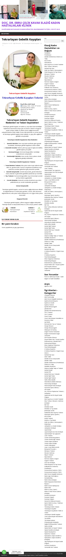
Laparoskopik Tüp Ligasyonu (52, 170)
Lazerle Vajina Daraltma (51, 441)
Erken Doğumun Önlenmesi (52, 259)
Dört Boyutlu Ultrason (50, 266)
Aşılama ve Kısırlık (49, 303)
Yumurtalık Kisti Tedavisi (51, 166)
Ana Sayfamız (5, 33)
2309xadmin (18, 43)
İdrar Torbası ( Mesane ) (51, 66)
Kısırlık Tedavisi (48, 418)
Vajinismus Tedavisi (49, 153)
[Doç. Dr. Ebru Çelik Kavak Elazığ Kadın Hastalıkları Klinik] (33, 18)
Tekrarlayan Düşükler (50, 128)
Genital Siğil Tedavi (49, 228)
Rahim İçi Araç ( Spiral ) (50, 109)
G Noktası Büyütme (49, 255)
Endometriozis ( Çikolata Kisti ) (52, 263)
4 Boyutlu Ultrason (49, 295)
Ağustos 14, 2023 (8, 43)
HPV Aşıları (47, 216)
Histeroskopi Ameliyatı (50, 220)
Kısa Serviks (47, 60)
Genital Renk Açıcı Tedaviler (52, 230)
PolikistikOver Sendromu (51, 466)
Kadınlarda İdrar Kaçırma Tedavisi (53, 197)
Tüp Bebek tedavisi (49, 139)
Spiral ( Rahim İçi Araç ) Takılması (53, 122)
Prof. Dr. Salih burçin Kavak (51, 277)
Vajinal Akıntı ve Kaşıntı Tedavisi (53, 147)
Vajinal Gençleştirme (50, 151)
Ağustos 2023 (48, 286)
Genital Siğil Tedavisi (50, 226)
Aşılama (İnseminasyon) (51, 301)
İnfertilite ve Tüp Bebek (50, 201)
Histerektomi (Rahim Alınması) (52, 222)
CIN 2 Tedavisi (48, 312)
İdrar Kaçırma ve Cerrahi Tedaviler (53, 64)
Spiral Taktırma (48, 124)
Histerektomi (48, 62)
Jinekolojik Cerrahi (49, 199)
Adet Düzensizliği (49, 297)
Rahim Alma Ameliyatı (50, 99)
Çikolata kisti (47, 308)
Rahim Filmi (47, 107)
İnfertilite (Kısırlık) (49, 203)
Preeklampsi (47, 55)
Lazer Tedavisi (48, 168)
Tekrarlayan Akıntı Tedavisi (51, 126)
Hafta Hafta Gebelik (49, 224)
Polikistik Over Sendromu (51, 87)
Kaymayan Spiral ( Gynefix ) (52, 195)
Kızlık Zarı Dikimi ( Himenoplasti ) (53, 70)
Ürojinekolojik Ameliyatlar (51, 141)
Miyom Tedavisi (48, 78)
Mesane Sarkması (49, 76)
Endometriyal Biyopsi (50, 261)
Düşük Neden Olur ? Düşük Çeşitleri (54, 264)
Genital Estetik (48, 234)
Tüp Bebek (47, 137)
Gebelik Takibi (48, 243)
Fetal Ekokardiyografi (50, 257)
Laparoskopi (47, 174)
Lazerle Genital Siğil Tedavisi (52, 439)
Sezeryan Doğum (49, 118)
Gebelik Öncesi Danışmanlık (52, 245)
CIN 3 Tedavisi (48, 314)
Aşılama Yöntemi (49, 305)
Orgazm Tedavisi (49, 84)
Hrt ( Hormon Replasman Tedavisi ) (54, 214)
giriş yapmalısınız (19, 227)
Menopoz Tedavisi (49, 74)
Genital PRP (47, 232)
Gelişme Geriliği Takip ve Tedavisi (53, 236)
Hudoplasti (47, 53)
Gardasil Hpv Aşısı (49, 68)
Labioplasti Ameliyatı (50, 176)
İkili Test (46, 205)
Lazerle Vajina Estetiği (50, 443)
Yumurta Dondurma (50, 164)
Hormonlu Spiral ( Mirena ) (51, 218)
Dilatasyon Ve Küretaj (50, 330)
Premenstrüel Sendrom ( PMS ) (53, 89)
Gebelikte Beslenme (50, 237)
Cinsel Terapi (48, 316)
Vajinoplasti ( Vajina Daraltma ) (53, 155)
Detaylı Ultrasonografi (50, 328)
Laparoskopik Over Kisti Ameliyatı (53, 172)
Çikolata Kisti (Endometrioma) (52, 310)
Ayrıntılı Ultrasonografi (50, 307)
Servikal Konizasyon (49, 114)
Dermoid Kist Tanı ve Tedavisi (52, 324)
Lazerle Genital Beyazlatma (52, 437)
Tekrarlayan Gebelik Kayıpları (31, 43)
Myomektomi (48, 80)
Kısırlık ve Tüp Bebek (50, 420)
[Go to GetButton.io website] (4, 555)
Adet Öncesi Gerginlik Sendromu (53, 299)
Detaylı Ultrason (48, 326)
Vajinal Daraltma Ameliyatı (51, 149)
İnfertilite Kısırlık (48, 407)
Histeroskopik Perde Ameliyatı (52, 385)
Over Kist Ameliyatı (49, 85)
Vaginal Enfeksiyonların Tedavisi (53, 143)
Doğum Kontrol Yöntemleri (51, 332)
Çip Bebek (47, 322)
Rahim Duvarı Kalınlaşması (51, 105)
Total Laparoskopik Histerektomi (53, 135)
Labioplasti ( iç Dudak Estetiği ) (52, 178)
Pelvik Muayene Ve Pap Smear (52, 72)
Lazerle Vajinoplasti (49, 445)
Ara (45, 38)
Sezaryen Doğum (49, 116)
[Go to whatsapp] (4, 552)
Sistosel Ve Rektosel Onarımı (52, 120)
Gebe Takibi (47, 247)
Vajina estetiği (48, 145)
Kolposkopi (47, 189)
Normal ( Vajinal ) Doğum (51, 82)
